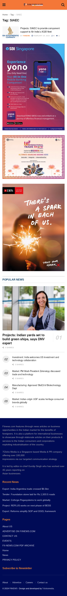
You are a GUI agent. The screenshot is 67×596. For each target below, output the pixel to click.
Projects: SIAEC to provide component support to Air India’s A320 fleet (40, 29)
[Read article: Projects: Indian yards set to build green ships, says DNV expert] (33, 308)
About (5, 582)
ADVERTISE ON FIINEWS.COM (18, 531)
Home (5, 15)
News (5, 555)
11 (59, 36)
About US (7, 526)
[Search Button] (63, 5)
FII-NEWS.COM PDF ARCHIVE (18, 545)
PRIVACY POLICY (11, 559)
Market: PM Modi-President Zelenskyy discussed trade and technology (36, 372)
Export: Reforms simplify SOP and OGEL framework (29, 511)
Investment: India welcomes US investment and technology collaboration (35, 358)
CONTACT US (9, 536)
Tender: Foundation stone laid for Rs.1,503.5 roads (28, 494)
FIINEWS (13, 588)
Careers (29, 582)
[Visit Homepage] (33, 5)
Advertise (16, 582)
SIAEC (19, 15)
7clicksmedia (48, 588)
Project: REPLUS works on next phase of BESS (26, 505)
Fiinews (26, 36)
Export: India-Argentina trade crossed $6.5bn (25, 489)
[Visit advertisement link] (33, 227)
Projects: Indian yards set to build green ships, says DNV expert (23, 338)
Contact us (42, 582)
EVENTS (6, 541)
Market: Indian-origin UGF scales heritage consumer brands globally (38, 400)
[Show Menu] (4, 5)
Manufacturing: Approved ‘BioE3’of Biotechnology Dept (36, 386)
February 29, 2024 (41, 36)
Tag (12, 15)
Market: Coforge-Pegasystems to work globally (26, 500)
